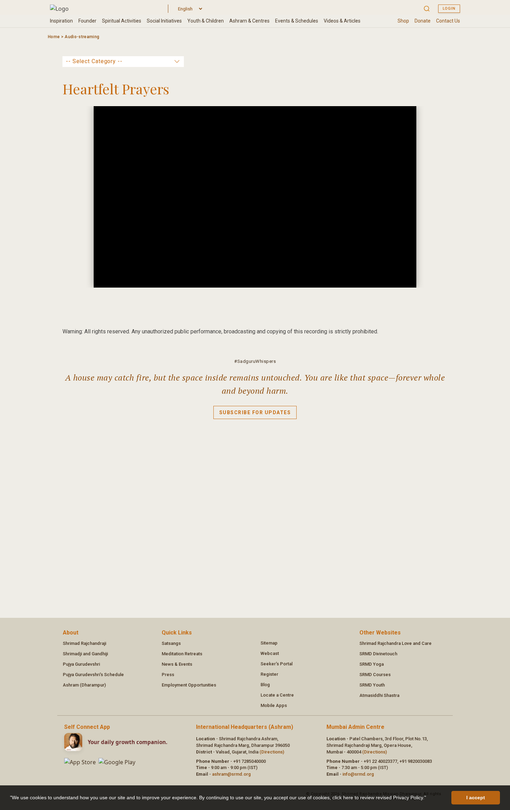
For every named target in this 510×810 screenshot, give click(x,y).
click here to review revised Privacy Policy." (379, 797)
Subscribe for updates (255, 412)
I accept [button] (475, 797)
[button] (428, 799)
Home (54, 36)
